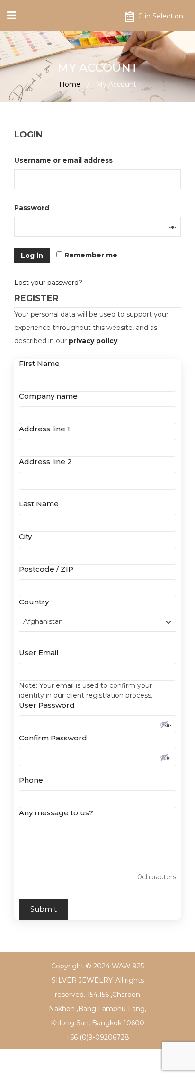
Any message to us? (56, 812)
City (28, 536)
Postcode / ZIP (49, 569)
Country (36, 601)
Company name (51, 396)
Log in (32, 255)
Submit (43, 908)
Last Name (41, 503)
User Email (41, 652)
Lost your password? (48, 282)
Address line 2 (45, 461)
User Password (49, 705)
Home (69, 84)
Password (34, 207)
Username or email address (65, 160)
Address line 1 (47, 428)
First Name (42, 363)
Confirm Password (55, 737)
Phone (33, 780)
